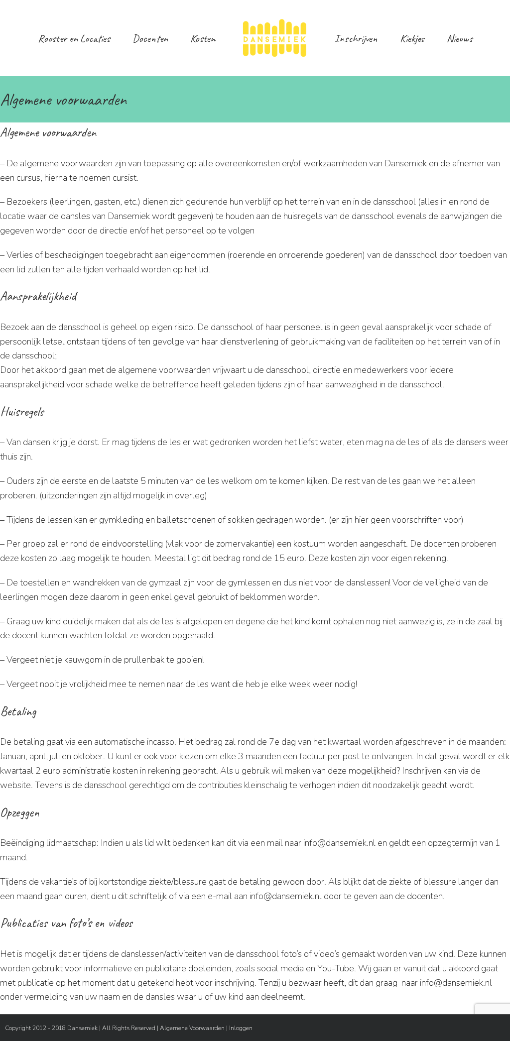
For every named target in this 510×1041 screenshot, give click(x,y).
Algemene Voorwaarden (192, 1028)
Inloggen (241, 1028)
